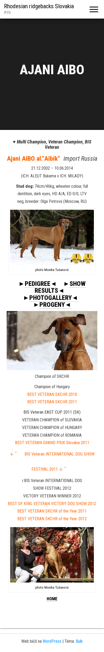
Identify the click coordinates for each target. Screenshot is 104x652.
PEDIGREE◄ (41, 283)
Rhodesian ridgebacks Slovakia (39, 6)
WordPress (52, 641)
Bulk (79, 641)
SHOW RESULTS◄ (60, 287)
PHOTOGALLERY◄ (53, 297)
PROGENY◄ (55, 304)
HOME (52, 598)
